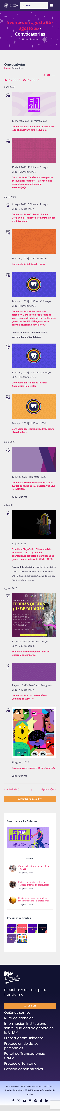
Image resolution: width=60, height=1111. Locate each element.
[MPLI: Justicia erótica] (22, 928)
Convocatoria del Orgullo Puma (28, 264)
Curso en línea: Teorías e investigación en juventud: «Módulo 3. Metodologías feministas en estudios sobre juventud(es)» (32, 182)
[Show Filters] (49, 75)
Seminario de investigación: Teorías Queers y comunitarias (31, 653)
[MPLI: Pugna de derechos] (42, 928)
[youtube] (24, 1100)
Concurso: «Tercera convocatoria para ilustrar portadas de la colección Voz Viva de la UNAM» (33, 486)
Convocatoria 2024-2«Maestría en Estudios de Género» (29, 697)
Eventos (7, 68)
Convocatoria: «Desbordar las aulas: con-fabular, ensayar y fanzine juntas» (34, 128)
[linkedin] (46, 1100)
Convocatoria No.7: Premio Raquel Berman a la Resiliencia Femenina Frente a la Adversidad (33, 218)
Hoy (30, 789)
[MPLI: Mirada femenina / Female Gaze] (12, 938)
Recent (30, 858)
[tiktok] (41, 1100)
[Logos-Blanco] (11, 4)
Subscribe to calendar (30, 799)
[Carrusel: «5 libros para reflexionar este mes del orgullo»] (22, 938)
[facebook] (13, 1100)
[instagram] (30, 1100)
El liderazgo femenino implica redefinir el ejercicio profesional (33, 899)
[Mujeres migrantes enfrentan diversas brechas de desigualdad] (12, 882)
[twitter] (18, 1100)
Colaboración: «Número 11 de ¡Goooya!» (33, 768)
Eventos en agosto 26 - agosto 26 (30, 25)
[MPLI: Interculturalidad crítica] (12, 928)
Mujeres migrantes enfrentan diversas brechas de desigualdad (33, 883)
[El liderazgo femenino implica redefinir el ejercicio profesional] (12, 898)
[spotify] (35, 1100)
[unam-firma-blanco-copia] (12, 971)
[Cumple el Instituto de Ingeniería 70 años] (12, 866)
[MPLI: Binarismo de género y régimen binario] (32, 928)
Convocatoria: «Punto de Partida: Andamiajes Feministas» (29, 384)
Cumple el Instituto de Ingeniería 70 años (33, 867)
